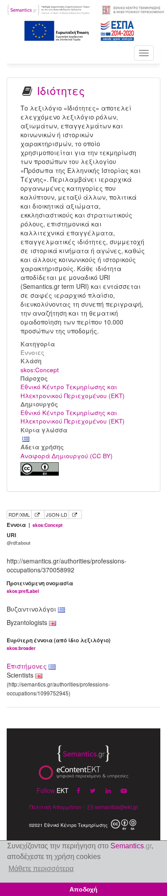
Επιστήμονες (28, 666)
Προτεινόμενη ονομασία (40, 587)
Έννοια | (34, 525)
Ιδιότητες (61, 90)
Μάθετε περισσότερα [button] (40, 868)
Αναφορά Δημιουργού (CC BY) (66, 456)
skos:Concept (39, 370)
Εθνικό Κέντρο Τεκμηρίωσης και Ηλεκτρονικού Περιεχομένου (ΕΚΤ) (72, 390)
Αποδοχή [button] (83, 889)
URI (18, 538)
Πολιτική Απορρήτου (55, 806)
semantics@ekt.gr (116, 806)
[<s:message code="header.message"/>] (49, 8)
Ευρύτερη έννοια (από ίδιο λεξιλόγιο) (58, 644)
